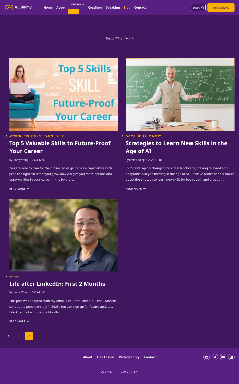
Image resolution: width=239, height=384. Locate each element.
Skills (60, 136)
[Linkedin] (206, 357)
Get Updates (221, 7)
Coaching (95, 7)
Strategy (155, 136)
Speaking (113, 7)
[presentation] (63, 94)
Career (49, 136)
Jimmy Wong (20, 160)
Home (48, 7)
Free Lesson (105, 357)
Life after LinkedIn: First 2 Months (57, 284)
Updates (14, 276)
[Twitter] (215, 357)
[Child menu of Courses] (73, 11)
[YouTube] (223, 357)
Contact (140, 7)
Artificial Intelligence (25, 136)
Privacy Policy (129, 357)
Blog (127, 7)
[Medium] (231, 357)
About (61, 7)
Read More (19, 188)
